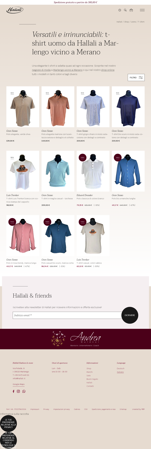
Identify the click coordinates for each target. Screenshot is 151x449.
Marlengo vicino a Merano (67, 70)
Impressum (34, 409)
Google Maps (19, 384)
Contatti (90, 386)
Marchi (90, 372)
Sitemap (123, 409)
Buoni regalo (92, 379)
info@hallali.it (19, 378)
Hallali (119, 22)
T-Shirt (141, 22)
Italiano (120, 372)
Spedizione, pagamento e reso (103, 409)
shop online (107, 70)
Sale (89, 375)
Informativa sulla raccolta (14, 413)
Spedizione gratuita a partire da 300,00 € (75, 2)
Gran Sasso (12, 131)
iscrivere (130, 315)
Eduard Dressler (85, 195)
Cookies (77, 409)
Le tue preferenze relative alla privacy (8, 423)
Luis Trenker (12, 195)
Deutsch (120, 368)
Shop (126, 22)
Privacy (46, 409)
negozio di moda (41, 70)
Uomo (133, 22)
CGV (86, 409)
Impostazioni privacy (61, 409)
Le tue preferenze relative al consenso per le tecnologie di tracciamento (8, 440)
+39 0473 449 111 (21, 375)
